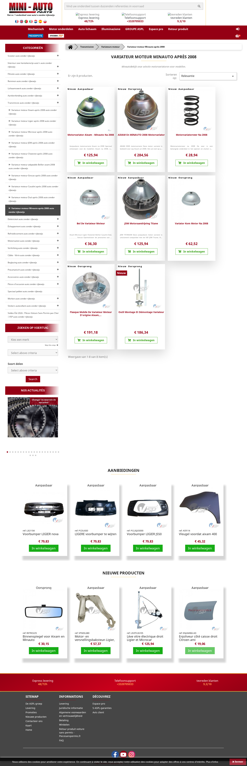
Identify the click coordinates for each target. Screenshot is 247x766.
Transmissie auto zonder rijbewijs (23, 102)
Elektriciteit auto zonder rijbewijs (23, 219)
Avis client (98, 712)
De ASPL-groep (34, 703)
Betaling (64, 720)
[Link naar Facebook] (115, 754)
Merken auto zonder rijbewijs (21, 298)
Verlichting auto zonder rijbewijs (23, 248)
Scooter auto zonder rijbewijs (21, 55)
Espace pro (99, 703)
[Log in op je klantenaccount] (237, 29)
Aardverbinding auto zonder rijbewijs (25, 95)
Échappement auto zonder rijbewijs (24, 226)
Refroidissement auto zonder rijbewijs (25, 233)
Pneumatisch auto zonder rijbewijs (24, 269)
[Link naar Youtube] (123, 754)
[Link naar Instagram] (131, 754)
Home (29, 729)
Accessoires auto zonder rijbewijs (23, 277)
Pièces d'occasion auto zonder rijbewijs (26, 284)
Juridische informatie (71, 708)
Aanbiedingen (123, 470)
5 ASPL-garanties (102, 708)
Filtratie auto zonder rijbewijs (21, 74)
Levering (30, 708)
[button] (36, 29)
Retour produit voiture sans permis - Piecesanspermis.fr (71, 732)
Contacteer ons (34, 721)
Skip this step (50, 345)
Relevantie (208, 76)
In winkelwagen (44, 548)
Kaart (29, 725)
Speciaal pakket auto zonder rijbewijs (25, 291)
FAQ (61, 740)
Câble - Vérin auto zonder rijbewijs (24, 255)
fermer (238, 761)
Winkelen (64, 724)
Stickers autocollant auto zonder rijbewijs (27, 305)
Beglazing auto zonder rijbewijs (22, 262)
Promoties (31, 712)
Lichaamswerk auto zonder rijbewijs (24, 88)
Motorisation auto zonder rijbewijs (24, 240)
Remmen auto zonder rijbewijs (22, 81)
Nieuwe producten (123, 573)
